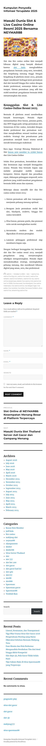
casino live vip (29, 279)
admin (9, 274)
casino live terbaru (16, 279)
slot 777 (9, 559)
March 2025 (11, 507)
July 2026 (10, 463)
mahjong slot (12, 537)
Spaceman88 (11, 591)
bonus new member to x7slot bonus (25, 152)
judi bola (9, 531)
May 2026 (10, 469)
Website (7, 373)
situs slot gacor (10, 705)
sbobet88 (10, 550)
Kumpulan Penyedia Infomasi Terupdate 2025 (20, 9)
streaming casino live (19, 290)
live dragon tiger (31, 286)
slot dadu (19, 67)
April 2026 (10, 472)
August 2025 (11, 491)
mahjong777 (9, 724)
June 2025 (10, 498)
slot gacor (10, 565)
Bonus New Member (15, 528)
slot (28, 274)
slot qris (9, 572)
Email (7, 362)
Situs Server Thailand (15, 553)
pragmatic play (10, 699)
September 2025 (13, 488)
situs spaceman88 (11, 730)
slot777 (9, 575)
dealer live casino (23, 281)
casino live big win (10, 276)
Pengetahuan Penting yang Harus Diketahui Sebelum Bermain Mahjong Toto (22, 640)
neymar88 (10, 540)
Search (7, 607)
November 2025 (13, 482)
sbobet (9, 547)
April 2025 (10, 504)
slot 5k (7, 718)
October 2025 (12, 485)
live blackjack (28, 283)
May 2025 (10, 501)
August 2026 (11, 460)
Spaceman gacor (13, 587)
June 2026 (10, 466)
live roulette (12, 288)
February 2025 (12, 510)
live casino (10, 534)
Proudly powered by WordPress (15, 742)
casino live (35, 274)
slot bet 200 (11, 562)
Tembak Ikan (12, 594)
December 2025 (13, 479)
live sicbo (21, 288)
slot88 (8, 578)
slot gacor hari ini (13, 569)
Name (7, 351)
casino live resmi (24, 276)
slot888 (9, 581)
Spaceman (10, 584)
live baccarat (17, 283)
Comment (9, 317)
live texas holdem (31, 288)
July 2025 (10, 494)
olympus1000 (12, 544)
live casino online (18, 286)
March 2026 (11, 476)
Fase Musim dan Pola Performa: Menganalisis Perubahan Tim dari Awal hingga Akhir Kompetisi (23, 649)
